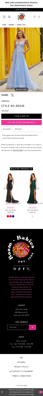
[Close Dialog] (1, 392)
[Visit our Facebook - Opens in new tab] (23, 268)
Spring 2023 (21, 25)
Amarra (11, 25)
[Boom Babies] (22, 17)
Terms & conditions (21, 376)
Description (7, 129)
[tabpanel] (21, 60)
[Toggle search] (9, 17)
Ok (41, 392)
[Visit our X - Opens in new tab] (28, 268)
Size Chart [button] (5, 111)
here (33, 394)
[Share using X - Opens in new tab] (12, 95)
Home (4, 25)
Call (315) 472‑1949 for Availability (22, 122)
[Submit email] (32, 327)
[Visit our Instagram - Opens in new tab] (15, 268)
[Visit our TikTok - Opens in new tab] (19, 268)
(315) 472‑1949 (18, 150)
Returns (21, 362)
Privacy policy (21, 367)
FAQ (21, 358)
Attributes (18, 129)
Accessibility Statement (21, 371)
